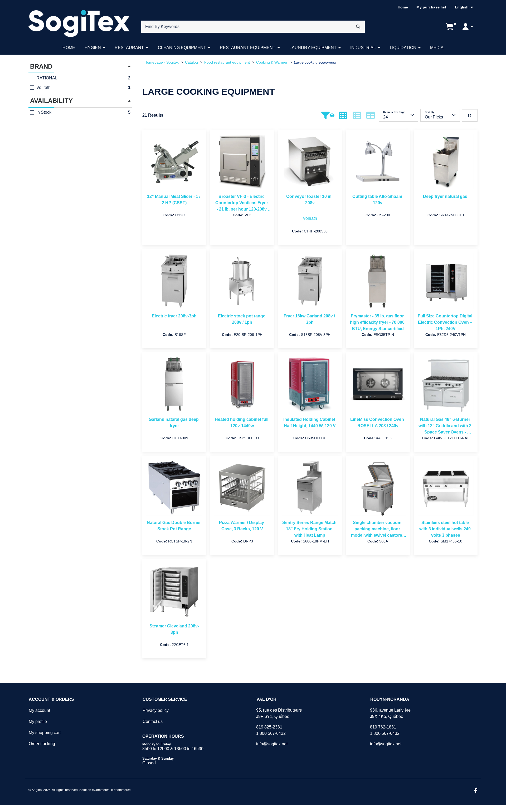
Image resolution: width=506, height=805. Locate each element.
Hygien (93, 47)
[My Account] (468, 26)
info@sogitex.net (272, 744)
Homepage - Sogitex (161, 62)
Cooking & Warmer (272, 62)
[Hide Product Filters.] (328, 115)
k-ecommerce (121, 790)
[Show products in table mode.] (370, 115)
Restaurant (129, 47)
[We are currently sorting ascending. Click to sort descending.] (470, 115)
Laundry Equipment (313, 47)
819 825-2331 (269, 727)
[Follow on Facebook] (476, 791)
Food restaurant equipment (227, 62)
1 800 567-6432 (271, 733)
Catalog (191, 62)
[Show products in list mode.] (357, 115)
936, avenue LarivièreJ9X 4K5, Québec (390, 713)
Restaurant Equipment (247, 47)
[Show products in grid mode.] (343, 115)
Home (403, 7)
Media (437, 47)
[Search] (358, 26)
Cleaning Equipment (182, 47)
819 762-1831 (383, 727)
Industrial (363, 47)
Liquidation (403, 47)
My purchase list (431, 7)
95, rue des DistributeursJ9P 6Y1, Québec (279, 713)
